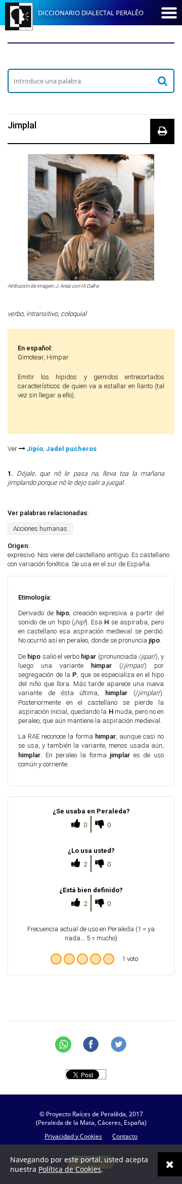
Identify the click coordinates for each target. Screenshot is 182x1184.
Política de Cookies (69, 1169)
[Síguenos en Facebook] (91, 1044)
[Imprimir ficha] (162, 131)
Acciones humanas (40, 528)
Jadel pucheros (71, 448)
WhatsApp (63, 1044)
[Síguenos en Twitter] (119, 1044)
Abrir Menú (168, 12)
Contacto (125, 1136)
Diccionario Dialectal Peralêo (91, 12)
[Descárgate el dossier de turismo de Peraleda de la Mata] (91, 55)
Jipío (35, 448)
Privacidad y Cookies (73, 1136)
